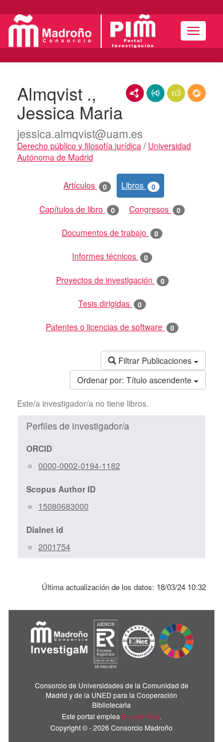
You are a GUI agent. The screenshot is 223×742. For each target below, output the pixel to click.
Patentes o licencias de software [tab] (110, 327)
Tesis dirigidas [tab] (110, 304)
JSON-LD (155, 93)
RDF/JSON (197, 93)
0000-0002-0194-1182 (79, 465)
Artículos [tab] (85, 185)
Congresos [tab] (155, 209)
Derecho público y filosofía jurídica (79, 145)
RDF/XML (135, 93)
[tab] (111, 426)
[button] (111, 426)
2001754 (54, 546)
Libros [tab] (138, 185)
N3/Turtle (176, 93)
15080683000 (63, 506)
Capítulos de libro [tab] (77, 209)
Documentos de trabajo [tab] (110, 233)
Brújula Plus (141, 716)
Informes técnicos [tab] (110, 256)
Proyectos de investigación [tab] (110, 280)
